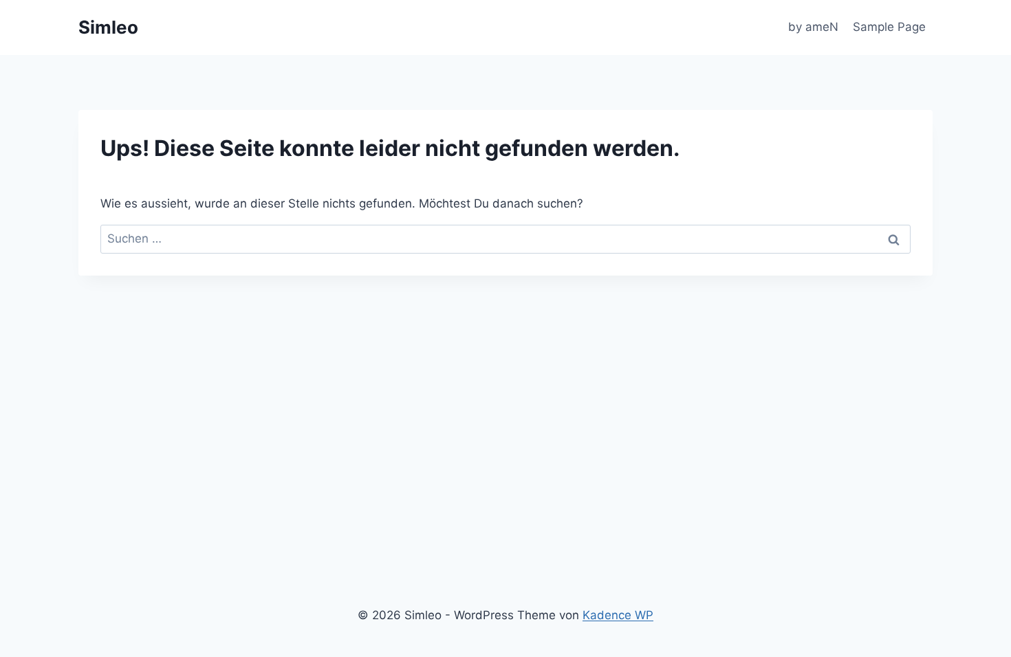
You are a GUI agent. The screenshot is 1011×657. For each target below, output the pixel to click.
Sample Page (889, 27)
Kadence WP (618, 615)
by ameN (813, 27)
